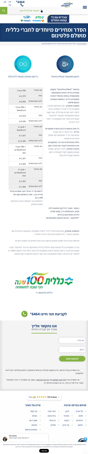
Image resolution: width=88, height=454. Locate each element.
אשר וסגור (44, 451)
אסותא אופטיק (81, 44)
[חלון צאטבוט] (85, 452)
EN (10, 1)
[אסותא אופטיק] (67, 5)
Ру (10, 5)
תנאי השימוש (57, 379)
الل (4, 1)
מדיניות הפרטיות (42, 379)
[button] (48, 433)
